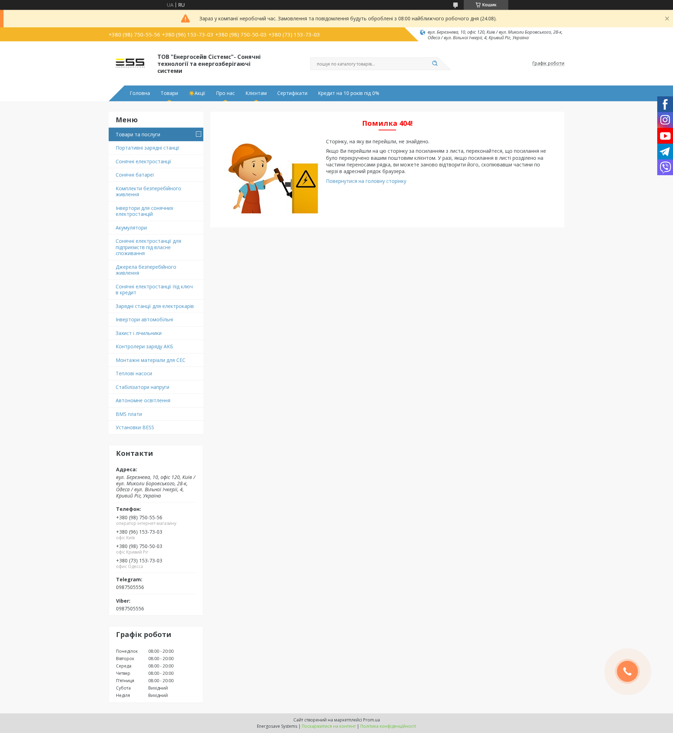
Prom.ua (371, 720)
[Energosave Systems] (130, 63)
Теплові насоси (134, 373)
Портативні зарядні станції (147, 147)
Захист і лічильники (139, 333)
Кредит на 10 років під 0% (348, 93)
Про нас (225, 93)
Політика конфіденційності (388, 726)
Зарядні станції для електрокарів (155, 306)
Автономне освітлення (143, 400)
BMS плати (129, 414)
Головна (140, 93)
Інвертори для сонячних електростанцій (144, 211)
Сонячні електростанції (143, 161)
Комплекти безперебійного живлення (148, 191)
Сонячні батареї (135, 174)
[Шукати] (435, 63)
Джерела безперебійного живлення (146, 269)
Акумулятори (131, 227)
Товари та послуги (138, 134)
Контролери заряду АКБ (144, 346)
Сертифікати (292, 93)
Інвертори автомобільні (144, 319)
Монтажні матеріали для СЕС (150, 360)
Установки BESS (135, 427)
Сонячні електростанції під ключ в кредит (154, 289)
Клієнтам (256, 93)
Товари (169, 93)
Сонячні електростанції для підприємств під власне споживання (148, 247)
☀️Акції (197, 93)
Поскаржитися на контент (329, 726)
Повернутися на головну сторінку (366, 181)
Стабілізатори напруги (142, 387)
